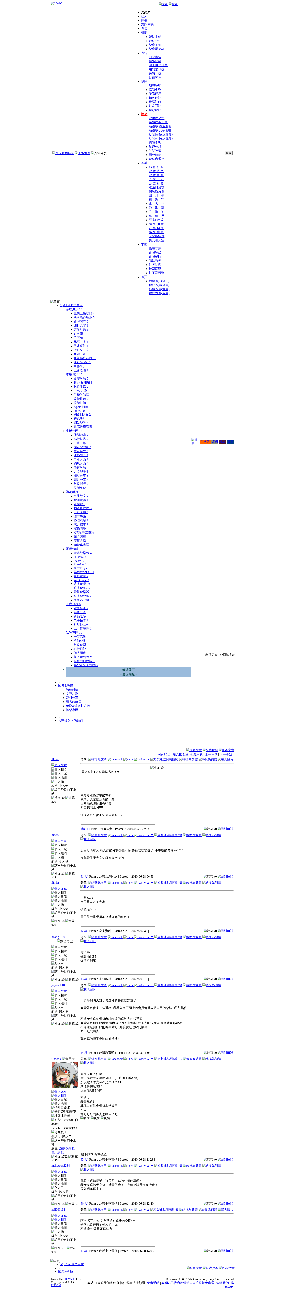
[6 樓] (84, 1203)
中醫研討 (80, 366)
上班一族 (81, 443)
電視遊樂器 (83, 592)
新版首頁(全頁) (159, 281)
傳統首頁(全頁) (159, 285)
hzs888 (55, 835)
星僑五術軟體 (84, 313)
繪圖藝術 (81, 500)
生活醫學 (81, 451)
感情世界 (81, 439)
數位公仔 (155, 40)
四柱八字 (81, 325)
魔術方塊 (80, 540)
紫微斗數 (81, 329)
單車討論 (81, 459)
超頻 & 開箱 (83, 382)
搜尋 (144, 28)
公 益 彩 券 (156, 183)
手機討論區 (81, 394)
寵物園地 (80, 528)
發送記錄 (155, 102)
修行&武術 (82, 362)
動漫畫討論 (83, 508)
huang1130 (58, 937)
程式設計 (80, 418)
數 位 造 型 (156, 171)
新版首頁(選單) (159, 289)
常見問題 (155, 264)
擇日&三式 (82, 350)
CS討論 (80, 557)
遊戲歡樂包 (83, 553)
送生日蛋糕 (156, 187)
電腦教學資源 (83, 426)
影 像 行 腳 (156, 167)
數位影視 (81, 483)
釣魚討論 (81, 463)
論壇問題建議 (84, 661)
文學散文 (81, 496)
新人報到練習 (83, 657)
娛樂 (144, 163)
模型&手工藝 (84, 532)
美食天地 (81, 512)
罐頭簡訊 (155, 110)
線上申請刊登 (158, 65)
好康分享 (80, 612)
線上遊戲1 (82, 583)
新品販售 (80, 616)
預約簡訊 (155, 97)
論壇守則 (155, 248)
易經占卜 (81, 341)
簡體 (230, 441)
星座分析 (155, 146)
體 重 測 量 (156, 224)
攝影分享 (81, 475)
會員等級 (155, 252)
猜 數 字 (156, 199)
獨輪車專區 (81, 544)
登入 (144, 16)
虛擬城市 (81, 608)
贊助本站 (155, 36)
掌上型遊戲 (83, 596)
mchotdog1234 (60, 1165)
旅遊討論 (81, 467)
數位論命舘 (156, 118)
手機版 (205, 441)
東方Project (81, 568)
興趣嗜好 (74, 492)
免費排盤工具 (158, 122)
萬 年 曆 (156, 215)
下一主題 (226, 754)
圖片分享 (81, 479)
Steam (79, 561)
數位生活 (81, 386)
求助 (144, 244)
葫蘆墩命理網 (84, 317)
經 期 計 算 (156, 220)
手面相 (78, 337)
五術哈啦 (81, 370)
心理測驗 (81, 520)
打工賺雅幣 (156, 272)
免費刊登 (155, 73)
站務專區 (74, 632)
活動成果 (80, 640)
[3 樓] (84, 979)
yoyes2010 (58, 985)
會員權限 (155, 256)
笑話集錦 (81, 487)
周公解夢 (155, 154)
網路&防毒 (82, 414)
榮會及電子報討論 (86, 665)
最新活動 (155, 268)
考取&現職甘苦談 (78, 706)
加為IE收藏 (180, 754)
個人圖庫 (80, 653)
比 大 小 (156, 203)
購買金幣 (155, 89)
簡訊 (144, 81)
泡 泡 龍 (156, 207)
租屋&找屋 (81, 624)
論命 (144, 114)
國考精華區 (73, 701)
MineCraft (81, 564)
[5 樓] (84, 1159)
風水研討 (81, 346)
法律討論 (72, 689)
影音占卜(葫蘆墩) (161, 138)
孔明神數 (155, 150)
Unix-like (79, 410)
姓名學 (78, 333)
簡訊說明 (155, 85)
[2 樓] (84, 931)
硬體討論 (81, 378)
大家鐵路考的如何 (70, 720)
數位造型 (80, 644)
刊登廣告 (155, 57)
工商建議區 (83, 628)
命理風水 (74, 309)
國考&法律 (82, 447)
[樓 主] (85, 829)
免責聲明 (153, 1283)
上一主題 (211, 754)
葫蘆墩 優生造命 (160, 126)
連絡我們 (222, 1283)
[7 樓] (84, 1251)
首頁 (144, 277)
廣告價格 (155, 61)
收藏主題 (196, 754)
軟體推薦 (81, 398)
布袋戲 (79, 504)
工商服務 (73, 604)
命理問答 (81, 321)
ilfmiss (55, 759)
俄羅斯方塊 (156, 191)
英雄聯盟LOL (84, 572)
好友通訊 (155, 106)
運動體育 (81, 455)
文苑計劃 (72, 693)
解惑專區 (72, 710)
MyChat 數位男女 (71, 305)
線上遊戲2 (82, 587)
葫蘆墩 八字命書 (160, 130)
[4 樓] (84, 1052)
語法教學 (155, 260)
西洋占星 (80, 354)
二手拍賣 (81, 620)
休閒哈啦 (81, 435)
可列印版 (164, 754)
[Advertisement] (213, 738)
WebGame (81, 580)
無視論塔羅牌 (85, 358)
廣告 (144, 53)
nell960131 (58, 1209)
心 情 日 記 (156, 179)
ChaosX (56, 1058)
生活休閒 (74, 430)
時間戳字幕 (156, 236)
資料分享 (72, 697)
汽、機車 (81, 524)
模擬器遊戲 (83, 600)
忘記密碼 (147, 24)
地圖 (222, 441)
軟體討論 (81, 403)
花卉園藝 (80, 536)
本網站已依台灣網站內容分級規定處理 (188, 1283)
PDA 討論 (80, 390)
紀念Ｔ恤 (155, 45)
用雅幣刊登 (156, 69)
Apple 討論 (82, 407)
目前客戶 (155, 77)
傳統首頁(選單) (159, 293)
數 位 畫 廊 (156, 175)
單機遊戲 (81, 576)
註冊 (144, 20)
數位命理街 (156, 158)
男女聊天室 (156, 240)
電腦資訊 (74, 374)
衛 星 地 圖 (156, 232)
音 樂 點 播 (156, 228)
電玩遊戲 (74, 548)
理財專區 (80, 516)
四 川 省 (156, 195)
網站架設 (81, 422)
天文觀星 (81, 471)
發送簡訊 (155, 93)
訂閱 (215, 441)
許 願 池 (156, 211)
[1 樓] (84, 876)
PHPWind (69, 1279)
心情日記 (80, 649)
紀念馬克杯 (156, 49)
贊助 (144, 32)
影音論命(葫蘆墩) (161, 134)
